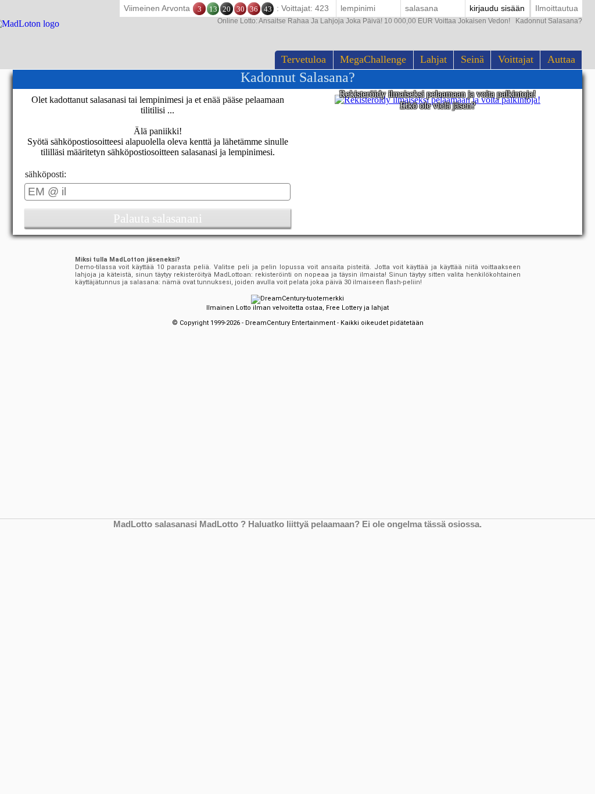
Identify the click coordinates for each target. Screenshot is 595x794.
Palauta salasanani (157, 218)
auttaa (561, 59)
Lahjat (433, 59)
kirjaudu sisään (497, 8)
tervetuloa (303, 59)
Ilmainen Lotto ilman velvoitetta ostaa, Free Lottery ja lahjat (297, 308)
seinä (472, 59)
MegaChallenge (373, 59)
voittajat (515, 59)
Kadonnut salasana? (399, 21)
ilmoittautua (556, 8)
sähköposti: (45, 174)
